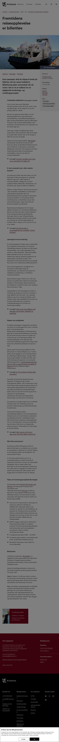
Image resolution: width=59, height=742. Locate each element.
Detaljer (24, 739)
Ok (34, 739)
